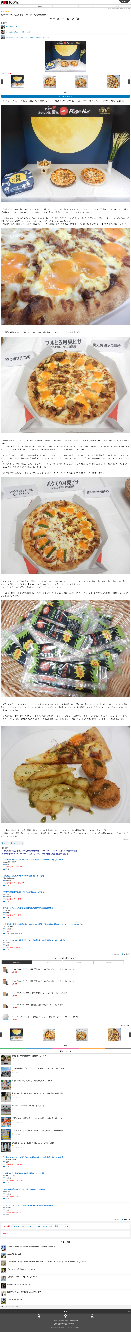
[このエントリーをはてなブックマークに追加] (78, 19)
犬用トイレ (108, 962)
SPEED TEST (65, 6)
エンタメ (92, 6)
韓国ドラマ (58, 1226)
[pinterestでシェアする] (73, 19)
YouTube (92, 1317)
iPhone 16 (16, 1226)
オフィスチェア (47, 962)
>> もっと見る (124, 1025)
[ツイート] (58, 19)
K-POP (67, 1226)
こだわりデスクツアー (28, 1226)
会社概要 (66, 1320)
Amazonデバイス (17, 962)
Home (39, 1317)
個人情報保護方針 (74, 1320)
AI (39, 1226)
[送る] (68, 19)
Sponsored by (117, 954)
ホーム (13, 6)
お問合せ (55, 1320)
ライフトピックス (17, 843)
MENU (124, 1)
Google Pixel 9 (47, 1226)
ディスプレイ (78, 962)
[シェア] (63, 19)
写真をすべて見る (67, 96)
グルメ (6, 843)
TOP (65, 1311)
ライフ (117, 6)
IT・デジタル (39, 6)
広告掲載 (61, 1320)
